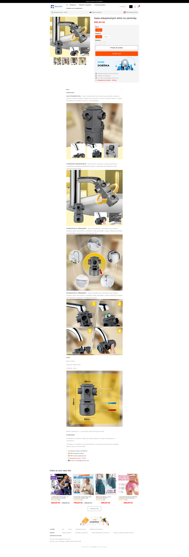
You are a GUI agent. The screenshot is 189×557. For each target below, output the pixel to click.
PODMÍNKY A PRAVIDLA (81, 532)
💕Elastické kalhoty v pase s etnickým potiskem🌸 (81, 497)
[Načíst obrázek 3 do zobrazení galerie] (74, 61)
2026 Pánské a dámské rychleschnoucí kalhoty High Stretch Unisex (126, 497)
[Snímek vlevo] (51, 61)
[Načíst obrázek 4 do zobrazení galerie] (82, 61)
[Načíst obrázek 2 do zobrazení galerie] (65, 61)
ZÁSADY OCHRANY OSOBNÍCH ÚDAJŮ (124, 532)
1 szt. (98, 36)
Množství (98, 40)
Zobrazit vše (94, 508)
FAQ (63, 529)
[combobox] (125, 6)
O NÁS (70, 529)
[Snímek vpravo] (88, 61)
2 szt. (106, 36)
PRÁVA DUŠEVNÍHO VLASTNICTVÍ (100, 532)
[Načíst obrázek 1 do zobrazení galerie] (57, 61)
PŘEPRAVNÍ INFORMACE (96, 529)
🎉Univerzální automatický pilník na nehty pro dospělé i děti (60, 497)
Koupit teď (116, 53)
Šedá (99, 30)
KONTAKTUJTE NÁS (81, 529)
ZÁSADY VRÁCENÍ (66, 532)
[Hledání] (131, 6)
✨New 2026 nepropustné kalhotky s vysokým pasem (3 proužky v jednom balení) (105, 497)
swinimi (94, 546)
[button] (73, 5)
